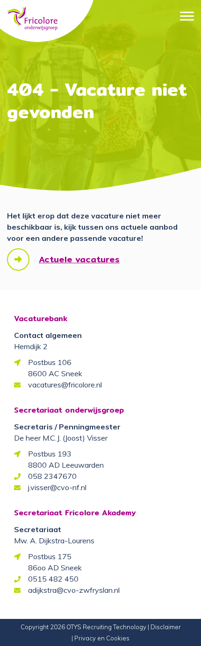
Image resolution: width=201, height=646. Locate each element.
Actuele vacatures (79, 259)
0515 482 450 (53, 578)
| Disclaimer (164, 627)
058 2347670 (52, 476)
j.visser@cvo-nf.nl (57, 487)
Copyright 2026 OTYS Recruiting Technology (83, 627)
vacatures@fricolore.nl (65, 384)
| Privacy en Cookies (100, 638)
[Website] (32, 14)
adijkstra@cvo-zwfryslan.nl (74, 590)
